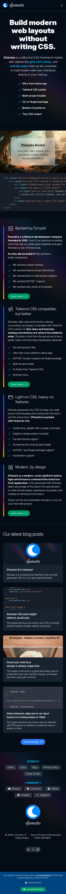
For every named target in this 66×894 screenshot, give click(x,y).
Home (11, 767)
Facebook (35, 788)
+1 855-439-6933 (42, 838)
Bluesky (16, 788)
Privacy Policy (51, 767)
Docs (23, 767)
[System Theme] (28, 849)
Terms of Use (33, 773)
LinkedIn (25, 795)
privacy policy (44, 875)
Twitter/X (44, 795)
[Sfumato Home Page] (13, 5)
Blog (35, 767)
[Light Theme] (33, 849)
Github (54, 788)
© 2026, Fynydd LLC (15, 835)
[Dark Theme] (38, 849)
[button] (33, 889)
